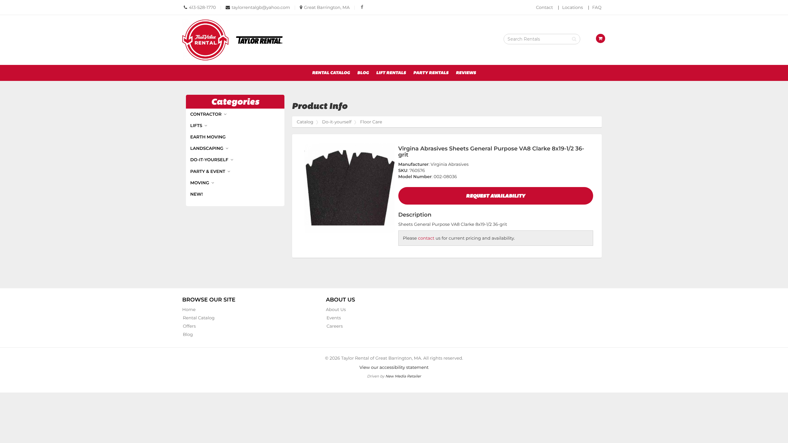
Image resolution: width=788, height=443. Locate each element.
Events (334, 318)
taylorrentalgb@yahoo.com (260, 7)
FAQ (596, 7)
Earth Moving (208, 137)
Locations (572, 7)
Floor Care (371, 122)
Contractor (206, 114)
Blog (363, 73)
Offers (189, 326)
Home (188, 309)
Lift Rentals (391, 73)
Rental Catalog (331, 73)
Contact (544, 7)
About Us (336, 309)
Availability (495, 196)
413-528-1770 (202, 7)
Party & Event (208, 171)
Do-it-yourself (209, 159)
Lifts (196, 125)
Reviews (466, 73)
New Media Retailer (403, 376)
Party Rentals (430, 73)
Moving (200, 183)
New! (196, 194)
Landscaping (207, 148)
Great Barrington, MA (326, 7)
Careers (335, 326)
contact (426, 238)
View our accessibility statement (394, 367)
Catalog (305, 122)
